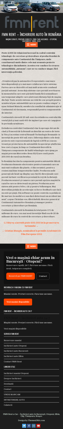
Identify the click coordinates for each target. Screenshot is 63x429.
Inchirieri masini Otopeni (16, 373)
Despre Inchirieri (12, 378)
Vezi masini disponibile (18, 302)
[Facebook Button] (29, 426)
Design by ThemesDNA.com (31, 420)
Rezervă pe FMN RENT (20, 276)
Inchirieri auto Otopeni (15, 346)
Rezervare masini (12, 340)
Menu (33, 44)
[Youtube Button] (38, 426)
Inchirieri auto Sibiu (13, 356)
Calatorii (8, 405)
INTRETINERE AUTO (14, 400)
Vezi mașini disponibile (15, 329)
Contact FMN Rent (13, 361)
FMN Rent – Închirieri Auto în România (31, 34)
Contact (43, 276)
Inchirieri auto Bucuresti (16, 351)
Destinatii (8, 384)
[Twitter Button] (24, 426)
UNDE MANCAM (12, 394)
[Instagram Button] (34, 426)
